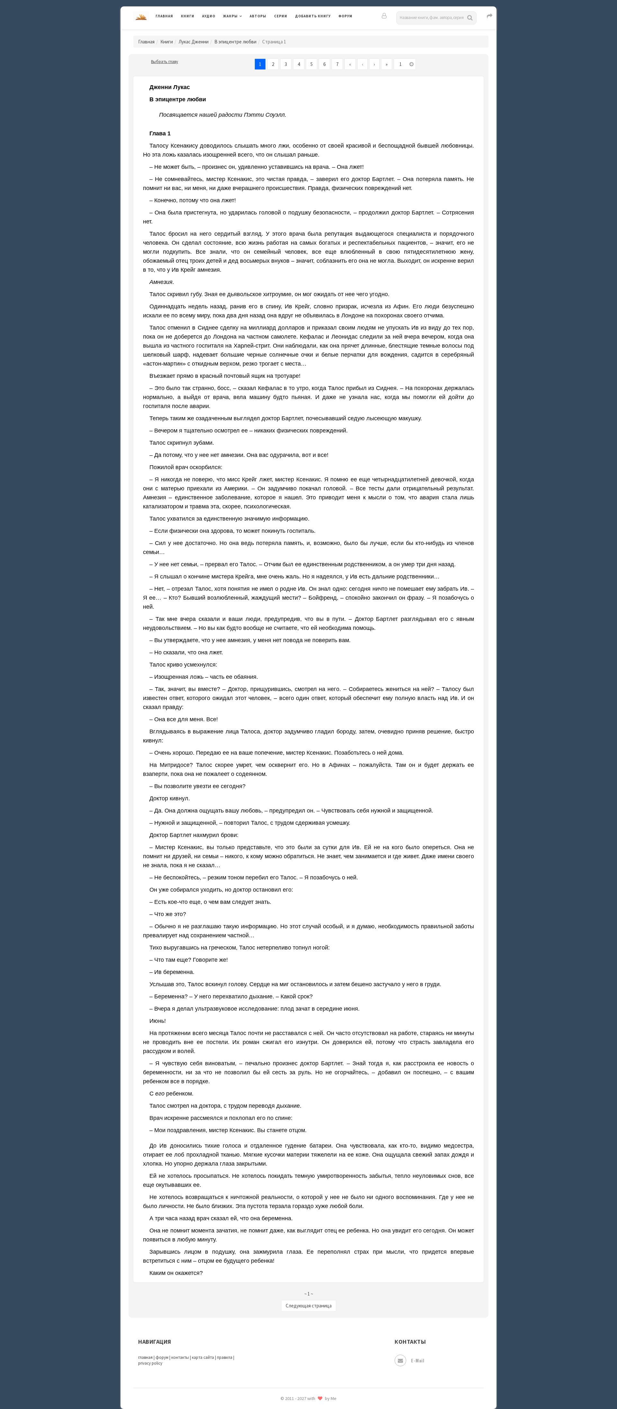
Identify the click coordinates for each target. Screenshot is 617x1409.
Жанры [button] (230, 16)
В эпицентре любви (235, 42)
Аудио (208, 16)
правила (224, 1357)
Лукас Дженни (194, 42)
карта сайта (203, 1357)
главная (145, 1357)
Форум (345, 16)
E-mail (417, 1360)
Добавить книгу (313, 16)
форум (162, 1357)
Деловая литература (318, 33)
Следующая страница (309, 1306)
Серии (280, 16)
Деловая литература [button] (245, 33)
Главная (164, 16)
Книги (187, 16)
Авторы (258, 16)
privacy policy (150, 1363)
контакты (180, 1357)
